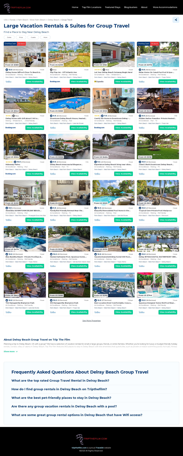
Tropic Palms (166, 77)
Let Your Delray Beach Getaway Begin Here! (113, 72)
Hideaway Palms (13, 164)
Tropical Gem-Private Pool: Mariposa (155, 211)
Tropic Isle (165, 123)
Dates (9, 37)
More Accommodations (165, 7)
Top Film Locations (91, 7)
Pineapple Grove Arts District (38, 215)
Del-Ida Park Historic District (82, 262)
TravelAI (100, 448)
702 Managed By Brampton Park (20, 303)
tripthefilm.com (79, 448)
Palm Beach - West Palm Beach (16, 77)
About (144, 7)
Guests (33, 37)
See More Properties (92, 321)
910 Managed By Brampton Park (64, 303)
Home (75, 7)
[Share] (176, 20)
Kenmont (165, 215)
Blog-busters (130, 7)
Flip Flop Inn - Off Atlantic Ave (63, 72)
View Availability (35, 81)
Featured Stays (112, 7)
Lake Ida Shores (78, 123)
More (45, 37)
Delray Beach (33, 77)
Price (21, 37)
